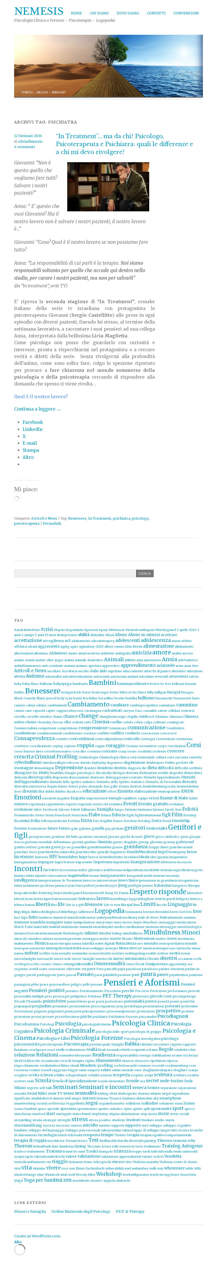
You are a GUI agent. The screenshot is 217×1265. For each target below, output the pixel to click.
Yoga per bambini (43, 1180)
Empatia (78, 798)
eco (79, 791)
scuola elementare (111, 1081)
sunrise (104, 1125)
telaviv (62, 1135)
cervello (20, 717)
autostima (146, 676)
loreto (174, 912)
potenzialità (134, 1001)
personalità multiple (29, 996)
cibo (67, 722)
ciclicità (77, 722)
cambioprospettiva (144, 705)
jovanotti (102, 886)
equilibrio (130, 798)
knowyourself (93, 893)
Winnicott (52, 1175)
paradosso (150, 969)
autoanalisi (53, 676)
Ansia (169, 659)
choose (57, 722)
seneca (139, 1087)
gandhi (98, 828)
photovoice (141, 996)
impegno (46, 862)
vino (128, 1162)
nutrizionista (135, 958)
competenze (47, 728)
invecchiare (128, 880)
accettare (169, 635)
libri (54, 905)
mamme (21, 922)
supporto (133, 1125)
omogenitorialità (78, 964)
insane (94, 876)
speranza (68, 1108)
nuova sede (62, 959)
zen (67, 1180)
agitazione (87, 646)
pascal (71, 975)
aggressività (49, 646)
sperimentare (87, 1109)
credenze (159, 751)
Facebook (50, 809)
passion (110, 975)
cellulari (174, 711)
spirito (138, 1109)
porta (100, 1001)
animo (130, 660)
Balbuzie (46, 684)
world (154, 1175)
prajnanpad (22, 1006)
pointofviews (77, 1001)
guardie (103, 852)
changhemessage (112, 717)
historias (41, 857)
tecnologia (47, 1135)
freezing (144, 821)
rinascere (142, 1061)
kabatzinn (163, 885)
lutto (33, 917)
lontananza (133, 912)
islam (18, 886)
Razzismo (21, 1050)
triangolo (106, 1151)
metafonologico (189, 927)
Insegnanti (135, 876)
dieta (152, 767)
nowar (185, 953)
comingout (175, 722)
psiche (86, 1016)
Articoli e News (44, 518)
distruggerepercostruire (124, 777)
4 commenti (24, 147)
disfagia (118, 773)
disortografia (39, 777)
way (160, 1168)
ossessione (56, 969)
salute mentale (123, 1070)
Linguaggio (180, 904)
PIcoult (19, 1001)
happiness (118, 852)
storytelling (23, 1120)
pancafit (111, 969)
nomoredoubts (100, 953)
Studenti (133, 1120)
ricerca (20, 1060)
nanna (76, 943)
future (52, 828)
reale (60, 1049)
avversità (161, 676)
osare (43, 969)
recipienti (138, 1050)
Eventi (130, 803)
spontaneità (161, 1108)
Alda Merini (133, 646)
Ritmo (65, 1065)
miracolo (20, 939)
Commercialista (25, 728)
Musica (41, 943)
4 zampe (27, 635)
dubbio (60, 791)
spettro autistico (110, 1109)
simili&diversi (41, 1098)
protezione (22, 1017)
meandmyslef (103, 927)
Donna (124, 786)
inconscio (184, 862)
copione (70, 746)
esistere (21, 804)
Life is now (112, 905)
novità (174, 953)
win (197, 1168)
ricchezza (190, 1055)
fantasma (145, 809)
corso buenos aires (28, 751)
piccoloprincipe (184, 996)
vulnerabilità (114, 1168)
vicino (87, 1162)
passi (98, 975)
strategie (50, 1120)
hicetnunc (24, 856)
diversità (189, 782)
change (88, 716)
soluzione (166, 1103)
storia (152, 1114)
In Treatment (99, 518)
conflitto (116, 733)
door (17, 791)
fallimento (88, 809)
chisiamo (161, 717)
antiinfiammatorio (27, 666)
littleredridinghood (45, 912)
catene (162, 711)
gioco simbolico (167, 837)
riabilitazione (161, 1055)
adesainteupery (102, 641)
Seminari (65, 1087)
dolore (63, 786)
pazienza (195, 975)
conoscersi (168, 733)
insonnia (172, 876)
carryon (128, 711)
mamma (190, 917)
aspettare (115, 671)
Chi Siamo (99, 13)
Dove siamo (128, 13)
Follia (35, 821)
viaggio (60, 1161)
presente (173, 1006)
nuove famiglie (83, 959)
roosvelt (158, 1065)
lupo (24, 917)
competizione (67, 728)
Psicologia (68, 1024)
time (55, 1146)
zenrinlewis (81, 1180)
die (144, 768)
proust (36, 1017)
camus (19, 711)
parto (61, 975)
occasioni (185, 959)
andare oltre (44, 660)
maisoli (72, 917)
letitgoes (182, 899)
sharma (143, 1093)
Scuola (43, 1080)
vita (26, 1167)
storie (163, 1113)
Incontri (28, 868)
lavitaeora (87, 899)
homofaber (68, 857)
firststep (189, 815)
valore (71, 1156)
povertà (163, 1001)
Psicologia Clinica (141, 1023)
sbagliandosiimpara (157, 1070)
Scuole (132, 1080)
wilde (190, 1168)
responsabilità (127, 1055)
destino (120, 768)
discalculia (104, 773)
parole (31, 975)
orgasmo (21, 969)
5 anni (39, 635)
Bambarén (80, 684)
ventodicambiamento (30, 1162)
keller (33, 893)
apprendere (111, 666)
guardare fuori (25, 852)
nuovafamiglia (25, 959)
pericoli (193, 991)
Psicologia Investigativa (142, 1039)
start (50, 1113)
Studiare (147, 1120)
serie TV (55, 1093)
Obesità (153, 959)
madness (45, 917)
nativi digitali (105, 943)
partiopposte (47, 975)
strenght (64, 1120)
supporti (117, 1125)
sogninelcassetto (112, 1103)
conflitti (102, 733)
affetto (186, 641)
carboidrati (111, 710)
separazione (187, 1088)
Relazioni (47, 1055)
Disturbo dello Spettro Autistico (120, 782)
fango (119, 809)
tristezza (122, 1151)
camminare (167, 705)
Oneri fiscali (135, 964)
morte (115, 938)
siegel (166, 1093)
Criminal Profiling (56, 757)
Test (93, 1140)
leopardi (169, 899)
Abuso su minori (144, 634)
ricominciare (50, 1061)
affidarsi (20, 646)
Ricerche (33, 1061)
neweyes (111, 948)
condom (89, 733)
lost (182, 912)
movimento (186, 939)
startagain (63, 1114)
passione (124, 975)
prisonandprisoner (121, 1011)
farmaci (158, 809)
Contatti (156, 13)
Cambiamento (89, 704)
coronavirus (147, 746)
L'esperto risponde (157, 892)
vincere (118, 1162)
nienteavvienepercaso (159, 948)
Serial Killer (37, 1093)
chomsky (44, 722)
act (68, 640)
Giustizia (104, 842)
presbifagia (133, 1006)
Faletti (75, 809)
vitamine (39, 1168)
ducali (70, 791)
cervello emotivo (39, 717)
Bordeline (90, 698)
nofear (31, 953)
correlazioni (177, 746)
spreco (190, 1109)
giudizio (90, 842)
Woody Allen (85, 1175)
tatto (174, 1130)
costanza (94, 751)
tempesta (91, 1135)
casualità (150, 711)
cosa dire (79, 751)
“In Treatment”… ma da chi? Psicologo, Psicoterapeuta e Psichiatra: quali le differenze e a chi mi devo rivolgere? (124, 144)
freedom (130, 821)
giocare (114, 837)
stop (143, 1114)
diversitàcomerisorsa (30, 786)
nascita (88, 943)
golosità (44, 847)
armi (187, 666)
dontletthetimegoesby (159, 786)
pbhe (35, 984)
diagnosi (134, 768)
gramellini (78, 847)
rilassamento (108, 1060)
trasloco (20, 1151)
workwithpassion (136, 1175)
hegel (163, 852)
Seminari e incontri (105, 1087)
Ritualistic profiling (96, 1065)
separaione (168, 1088)
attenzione (195, 671)
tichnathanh (42, 1146)
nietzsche (184, 948)
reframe (152, 1050)
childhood (146, 717)
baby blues (30, 684)
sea (142, 1081)
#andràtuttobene (27, 630)
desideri (90, 768)
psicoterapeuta (27, 523)
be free (165, 684)
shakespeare (127, 1093)
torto (139, 1146)
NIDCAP (136, 948)
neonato (151, 943)
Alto (17, 1242)
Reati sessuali (108, 1050)
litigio (26, 912)
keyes (58, 893)
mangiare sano (59, 922)
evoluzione (23, 809)
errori (154, 798)
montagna (90, 939)
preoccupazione (103, 1006)
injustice (41, 876)
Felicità (190, 809)
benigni (67, 692)
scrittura (163, 1074)
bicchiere (139, 692)
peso (48, 996)
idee (153, 857)
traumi (68, 1151)
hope (83, 857)
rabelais (146, 1044)
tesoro (83, 1141)
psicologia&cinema (96, 1024)
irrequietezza (188, 880)
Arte (195, 666)
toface (106, 1146)
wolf (71, 1175)
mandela (37, 922)
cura (170, 757)
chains (57, 717)
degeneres (115, 763)
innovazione (58, 876)
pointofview (54, 1001)
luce (17, 917)
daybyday (99, 763)
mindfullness (132, 933)
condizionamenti (49, 733)
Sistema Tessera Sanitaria (115, 1098)
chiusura (176, 717)
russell (46, 1070)
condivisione (25, 733)
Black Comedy (25, 698)
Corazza (131, 746)
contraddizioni (81, 739)
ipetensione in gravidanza (158, 880)
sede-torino (171, 1080)
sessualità (86, 1093)
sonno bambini (25, 1109)
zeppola (109, 1180)
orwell (33, 969)
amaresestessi (89, 653)
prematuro (61, 1006)
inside (148, 876)
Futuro (64, 828)
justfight (135, 886)
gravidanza (135, 846)
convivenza (183, 739)
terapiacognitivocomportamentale (166, 1135)
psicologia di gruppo (146, 1032)
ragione (176, 1044)
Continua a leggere (37, 409)
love (197, 911)
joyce (114, 886)
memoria (152, 927)
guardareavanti (180, 847)
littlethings (69, 912)
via (49, 1162)
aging (65, 646)
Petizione (95, 996)
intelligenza (25, 880)
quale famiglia (113, 1044)
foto (96, 821)
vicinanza (75, 1162)
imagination (178, 857)
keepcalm (21, 893)
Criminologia (88, 757)
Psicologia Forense (97, 1037)
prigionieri (56, 1011)
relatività (180, 1050)
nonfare (118, 953)
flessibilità (22, 821)
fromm (20, 828)
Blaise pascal (46, 698)
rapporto (189, 1044)
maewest (59, 917)
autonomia (102, 676)
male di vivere (148, 917)
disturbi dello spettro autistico (73, 782)
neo (140, 943)
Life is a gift (75, 905)
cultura (161, 757)
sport (178, 1108)
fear (178, 809)
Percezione (112, 991)
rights (90, 1061)
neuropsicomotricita (29, 948)
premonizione (80, 1006)
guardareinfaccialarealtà (56, 852)
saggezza (59, 1070)
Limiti (148, 904)
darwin (85, 763)
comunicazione (146, 727)
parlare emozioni (171, 969)
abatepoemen (67, 635)
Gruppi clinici (158, 847)
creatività (144, 751)
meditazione (135, 927)
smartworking (25, 1103)
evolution (177, 804)
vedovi (158, 1156)
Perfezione (158, 991)
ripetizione (158, 1061)
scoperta (121, 1074)
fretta (156, 821)
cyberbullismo (28, 762)
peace (44, 984)
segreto (33, 1088)
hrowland (131, 857)
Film (177, 815)
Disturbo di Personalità (163, 782)
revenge (144, 1055)
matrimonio (70, 927)
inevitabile (152, 870)
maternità (41, 927)
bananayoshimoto (133, 684)
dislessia (20, 777)
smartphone (170, 1098)
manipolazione (84, 922)
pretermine (189, 1006)
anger (59, 660)
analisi (176, 653)
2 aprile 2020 (187, 630)
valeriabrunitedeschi (49, 1156)
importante (84, 862)
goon (55, 847)
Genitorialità (156, 828)
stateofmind (81, 1114)
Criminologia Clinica (114, 757)
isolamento (31, 886)
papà (121, 969)
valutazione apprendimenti (121, 1156)
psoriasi (95, 1044)
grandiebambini (99, 847)
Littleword (86, 912)
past (136, 975)
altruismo (41, 653)
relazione (24, 1055)
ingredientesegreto (188, 870)
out (83, 969)
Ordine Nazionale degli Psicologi (80, 1211)
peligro (76, 984)
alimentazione (158, 646)
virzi (17, 1168)
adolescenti (127, 640)
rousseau (21, 1070)
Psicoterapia (76, 1044)
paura (148, 974)
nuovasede (45, 959)
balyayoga (62, 684)
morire (104, 939)
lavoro (103, 898)
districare (97, 777)
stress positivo (100, 1120)
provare (48, 1017)
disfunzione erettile (153, 773)
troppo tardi (141, 1151)
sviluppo (155, 1125)
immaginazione (25, 862)
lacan (29, 899)
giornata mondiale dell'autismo (48, 842)
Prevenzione (23, 1011)
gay (107, 828)
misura (48, 939)
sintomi (89, 1098)
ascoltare (54, 671)
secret (152, 1080)
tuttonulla (165, 1151)
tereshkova (55, 1141)
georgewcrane (40, 837)
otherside (73, 969)
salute (106, 1070)
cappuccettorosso (70, 711)
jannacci (61, 886)
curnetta (195, 757)
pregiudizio (42, 1006)
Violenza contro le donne (178, 1162)
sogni (91, 1103)
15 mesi (50, 635)
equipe (143, 798)
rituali (74, 1065)
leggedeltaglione (142, 899)
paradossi (133, 969)
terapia (133, 1135)
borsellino (106, 698)
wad (128, 1168)
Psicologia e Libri (53, 1038)
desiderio (105, 768)
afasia (176, 641)
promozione (146, 1011)
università (190, 1151)
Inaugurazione (145, 861)
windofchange (25, 1175)
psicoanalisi (148, 1017)
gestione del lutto (65, 837)
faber (38, 809)
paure (162, 974)
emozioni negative (56, 798)
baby (17, 684)
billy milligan (156, 692)
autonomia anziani (124, 676)
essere (98, 804)
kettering (46, 893)
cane (28, 711)
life (61, 904)
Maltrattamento (171, 917)
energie (115, 798)
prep (119, 1006)
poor (91, 1001)
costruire (109, 751)
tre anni (79, 1151)
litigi (17, 912)
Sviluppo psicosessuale (83, 1130)
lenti (158, 899)
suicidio (90, 1125)
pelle (86, 984)
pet (67, 996)
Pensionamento (91, 991)
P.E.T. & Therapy (130, 1211)
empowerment (97, 798)
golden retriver (25, 847)
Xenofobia (188, 1175)
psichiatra (121, 518)
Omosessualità (109, 963)
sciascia (106, 1075)
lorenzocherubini (156, 912)
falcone (64, 809)
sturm (169, 1120)
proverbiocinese (67, 1017)
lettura (19, 905)
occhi (197, 959)
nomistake (80, 953)
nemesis (39, 11)
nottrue (162, 953)
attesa (19, 676)
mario (137, 922)
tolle (115, 1146)
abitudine (97, 635)
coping (57, 746)
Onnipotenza (156, 964)
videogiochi (102, 1162)
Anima (69, 660)
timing (80, 1146)
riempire (78, 1061)
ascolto (83, 671)
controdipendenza (109, 739)
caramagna (92, 711)
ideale (144, 857)
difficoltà (165, 768)
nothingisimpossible (140, 953)
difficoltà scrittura (188, 768)
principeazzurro (94, 1011)
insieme (159, 876)
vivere (53, 1168)
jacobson (47, 886)
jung (122, 885)
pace (91, 969)
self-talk (46, 1088)
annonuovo (152, 660)
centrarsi (187, 711)
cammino (187, 705)
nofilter (45, 953)
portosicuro (114, 1001)
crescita (24, 757)
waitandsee (140, 1168)
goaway (169, 842)
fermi (49, 815)
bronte (119, 698)
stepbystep (100, 1114)
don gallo (110, 786)
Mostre (127, 939)
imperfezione (65, 862)
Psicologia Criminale (64, 1030)
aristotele (166, 665)
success (49, 1125)
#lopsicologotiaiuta (68, 630)
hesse (192, 852)
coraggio (115, 745)
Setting (102, 1093)
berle (77, 692)
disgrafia (176, 773)
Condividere (175, 728)
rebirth (125, 1050)
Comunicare (117, 728)
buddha (131, 698)
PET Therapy (117, 996)
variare (147, 1156)
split (147, 1109)
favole (169, 809)
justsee (147, 886)
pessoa (58, 996)
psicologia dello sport (112, 1032)
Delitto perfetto (176, 763)
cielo (87, 722)
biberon (126, 692)
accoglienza (53, 641)
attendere (179, 671)
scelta (34, 1075)
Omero (57, 964)
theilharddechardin (113, 1141)
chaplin (132, 717)
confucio (132, 733)
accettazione (28, 640)
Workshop (109, 1174)
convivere (21, 746)
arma (179, 666)
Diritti (44, 773)
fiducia (118, 814)
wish (64, 1175)
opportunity (177, 964)
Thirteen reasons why (176, 1140)
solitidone (132, 1103)
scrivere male (24, 1081)
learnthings (119, 899)
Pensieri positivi (47, 990)
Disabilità (56, 773)
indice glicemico (90, 870)
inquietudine (78, 875)
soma (179, 1103)
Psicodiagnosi (172, 1016)
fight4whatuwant (148, 815)
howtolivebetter (111, 857)
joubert (89, 886)
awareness (178, 676)
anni (139, 660)
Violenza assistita (146, 1162)
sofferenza (56, 1103)
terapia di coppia (30, 1140)
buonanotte (164, 698)
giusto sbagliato (125, 842)
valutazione (88, 1156)
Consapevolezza (34, 738)
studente (118, 1120)
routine (34, 1070)
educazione (95, 791)
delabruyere (155, 763)
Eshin (193, 798)
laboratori (194, 893)
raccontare (161, 1044)
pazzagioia (22, 984)
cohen (138, 722)
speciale (53, 1109)
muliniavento (24, 943)
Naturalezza (126, 943)
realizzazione (75, 1050)
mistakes (35, 939)
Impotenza (102, 862)
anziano (82, 666)
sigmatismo (181, 1093)
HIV (53, 856)
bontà (77, 698)
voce (64, 1168)
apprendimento (138, 665)
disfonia (132, 773)
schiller (59, 1075)
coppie (100, 746)
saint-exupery (89, 1070)
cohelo (128, 722)
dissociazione (79, 777)
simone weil (62, 1098)
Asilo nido (98, 671)
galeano (85, 828)
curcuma (181, 757)
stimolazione (130, 1114)
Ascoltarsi (69, 671)
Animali (114, 659)
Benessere (77, 518)
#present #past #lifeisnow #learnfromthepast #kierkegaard (130, 630)
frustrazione (37, 828)
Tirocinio (94, 1146)
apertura (94, 666)
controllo (131, 739)
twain (177, 1151)
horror (93, 857)
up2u (29, 1156)
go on (65, 847)
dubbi (49, 791)
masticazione (186, 922)
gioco (149, 836)
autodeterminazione (77, 676)
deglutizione (134, 762)
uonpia (19, 1156)
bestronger (100, 692)
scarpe (193, 1070)
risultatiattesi (50, 1065)
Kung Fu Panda (117, 893)
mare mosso (123, 922)
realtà (91, 1049)
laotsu (38, 899)
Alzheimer (58, 653)
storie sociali (179, 1114)
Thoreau (23, 1146)
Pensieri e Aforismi (142, 982)
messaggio (168, 927)
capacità (39, 711)
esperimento (55, 804)
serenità (20, 1093)
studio (159, 1120)
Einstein (125, 791)
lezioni (30, 905)
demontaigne (44, 768)
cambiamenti (57, 705)
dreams (29, 791)
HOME (76, 13)
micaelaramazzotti (48, 933)
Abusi (109, 635)
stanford (38, 1114)
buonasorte (182, 698)
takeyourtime (111, 1130)
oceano (45, 964)
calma (30, 705)
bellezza (178, 684)
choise (30, 722)
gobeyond (185, 842)
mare (109, 922)
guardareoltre (86, 852)
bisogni (173, 692)
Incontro (51, 870)
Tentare (120, 1135)
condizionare (73, 733)
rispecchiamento (26, 1065)
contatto (61, 739)
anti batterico (188, 660)
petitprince (78, 996)
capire (50, 711)
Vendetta (172, 1156)
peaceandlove (59, 984)
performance (177, 991)
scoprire (137, 1075)
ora (189, 964)
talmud (127, 1130)
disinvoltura (193, 773)
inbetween (168, 862)
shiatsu (155, 1093)
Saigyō (73, 1070)
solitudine (149, 1103)
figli (166, 814)
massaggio (167, 922)
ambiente (107, 653)
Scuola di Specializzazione (74, 1081)
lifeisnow (94, 904)
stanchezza (22, 1114)
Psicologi (47, 1024)
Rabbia (132, 1044)
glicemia (156, 842)
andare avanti (24, 660)
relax (192, 1050)
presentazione (153, 1006)
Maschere (150, 922)
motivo (161, 939)
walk (153, 1168)
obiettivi (168, 958)
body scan (64, 698)
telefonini (75, 1135)
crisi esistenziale (142, 757)
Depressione (69, 767)
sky (156, 1098)
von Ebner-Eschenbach (86, 1168)
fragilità (106, 821)
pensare (97, 984)
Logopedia (110, 911)
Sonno (189, 1103)
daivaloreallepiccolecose (61, 763)
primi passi (73, 1011)
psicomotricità (27, 1044)
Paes (100, 969)
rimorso (128, 1061)
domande (95, 786)
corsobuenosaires (57, 751)
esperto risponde (79, 804)
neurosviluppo (93, 948)
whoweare (174, 1168)
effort (111, 791)
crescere (175, 751)
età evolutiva (112, 804)
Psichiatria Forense (123, 1017)
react (51, 1050)
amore (161, 652)
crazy (122, 751)
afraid (32, 646)
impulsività (121, 862)
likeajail (127, 905)
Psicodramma (26, 1024)
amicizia (141, 653)
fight (130, 815)
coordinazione (40, 746)
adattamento (80, 641)
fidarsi (106, 815)
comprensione (93, 727)
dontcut (136, 786)
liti (195, 905)
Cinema (100, 721)
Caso (138, 711)
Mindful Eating (110, 933)
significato (22, 1098)
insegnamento (113, 875)
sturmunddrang (28, 1125)
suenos (76, 1125)
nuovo (118, 958)
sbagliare (180, 1070)
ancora (187, 653)
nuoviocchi (104, 959)
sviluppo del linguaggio (46, 1130)
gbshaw (117, 828)
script (148, 1075)
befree (155, 684)
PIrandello (34, 1001)
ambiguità (123, 653)
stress (79, 1119)
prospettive (168, 1011)
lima (136, 905)
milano (91, 933)
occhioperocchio (27, 964)
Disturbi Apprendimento (162, 777)
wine (40, 1175)
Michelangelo (73, 933)
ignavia (162, 857)
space (42, 1109)
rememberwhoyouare (75, 1055)
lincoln (162, 905)
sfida (113, 1093)
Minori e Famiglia (30, 1211)
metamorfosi (24, 933)
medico (119, 927)
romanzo (144, 1065)
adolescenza (156, 640)
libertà (43, 904)
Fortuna (74, 821)
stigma (114, 1114)
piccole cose (161, 996)
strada (37, 1120)
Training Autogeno (182, 1146)
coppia (85, 745)
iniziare (19, 876)
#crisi (47, 629)
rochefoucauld (125, 1065)
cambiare (119, 705)
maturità (86, 927)
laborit (19, 899)
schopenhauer (76, 1075)
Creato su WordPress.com (37, 1236)
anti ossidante (52, 666)
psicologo (140, 518)
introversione (107, 880)
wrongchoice (169, 1175)
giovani (77, 842)
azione (194, 676)
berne (86, 692)
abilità (84, 634)
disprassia (60, 777)
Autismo (35, 676)
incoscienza (68, 870)
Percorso (142, 991)
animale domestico (89, 660)
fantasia (131, 809)
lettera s (196, 899)
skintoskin (144, 1098)
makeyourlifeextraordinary (117, 917)
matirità (54, 927)
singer (76, 1098)
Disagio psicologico (79, 773)
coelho (116, 722)
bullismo (146, 697)
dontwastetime (188, 786)
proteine (187, 1011)
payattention (178, 975)
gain (74, 828)
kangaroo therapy (186, 886)
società (42, 1103)
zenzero (96, 1180)
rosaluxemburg (176, 1065)
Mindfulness (161, 932)
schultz (93, 1075)
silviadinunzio (30, 141)
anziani (69, 666)
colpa (148, 722)
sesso (68, 1093)
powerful (187, 1001)
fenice (40, 815)
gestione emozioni (93, 837)
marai (100, 922)
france (118, 821)
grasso (117, 847)
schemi (46, 1075)
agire (74, 646)
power (175, 1001)
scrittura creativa (186, 1075)
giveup (143, 842)
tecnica (184, 1130)
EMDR (187, 791)
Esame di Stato (174, 797)
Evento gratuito (153, 803)
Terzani (71, 1141)
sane (138, 1070)
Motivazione (144, 938)
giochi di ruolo (131, 837)
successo (63, 1125)
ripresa (172, 1061)
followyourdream (54, 821)
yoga (18, 1180)
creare (132, 751)
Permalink (52, 523)
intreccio (89, 880)
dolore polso (78, 786)
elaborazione (145, 791)
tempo (107, 1134)
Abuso (121, 634)
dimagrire (23, 773)
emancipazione (169, 791)
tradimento (152, 1146)
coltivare (159, 722)
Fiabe (94, 814)
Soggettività (75, 1103)
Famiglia (105, 809)
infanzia (166, 870)
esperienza (37, 804)
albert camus (114, 646)
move (172, 938)
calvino (41, 705)
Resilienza (103, 1055)
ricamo (177, 1055)
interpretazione (49, 880)
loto (189, 912)
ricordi (66, 1061)
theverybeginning (142, 1141)
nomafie (65, 953)
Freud (166, 821)
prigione (40, 1011)
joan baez (75, 886)
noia (54, 953)
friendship (181, 821)
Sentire (153, 1088)
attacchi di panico (157, 671)
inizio (30, 876)
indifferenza (113, 870)
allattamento (184, 646)
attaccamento (133, 671)
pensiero (72, 991)
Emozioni (27, 797)
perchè (128, 991)
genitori (134, 827)
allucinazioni (23, 653)
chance (70, 716)
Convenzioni (186, 13)
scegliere (21, 1075)
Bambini (102, 683)
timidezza (66, 1146)
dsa (41, 791)
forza (86, 820)
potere (151, 1001)
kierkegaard (72, 893)
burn (195, 698)
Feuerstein (79, 815)
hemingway (177, 852)
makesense (87, 917)
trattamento (36, 1151)
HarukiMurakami (142, 852)
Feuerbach (63, 815)
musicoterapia (60, 943)
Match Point (23, 927)
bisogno (187, 692)
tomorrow (127, 1146)
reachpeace (38, 1050)
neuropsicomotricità (63, 948)
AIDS (100, 646)
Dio (35, 773)
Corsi (193, 744)
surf (145, 1125)
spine (128, 1109)
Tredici (92, 1151)
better (114, 692)
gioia (184, 837)
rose (192, 1065)
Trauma (54, 1151)
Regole (166, 1049)
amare (72, 653)
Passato (85, 974)
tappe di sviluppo (147, 1130)
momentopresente (68, 939)
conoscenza (150, 733)
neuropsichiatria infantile (178, 943)
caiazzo (19, 705)
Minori (190, 932)
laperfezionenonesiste (60, 899)
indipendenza (133, 870)
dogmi (52, 786)
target (165, 1130)
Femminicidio (24, 815)
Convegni (148, 739)
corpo (162, 746)
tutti (154, 1151)
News (124, 948)
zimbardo (123, 1180)
